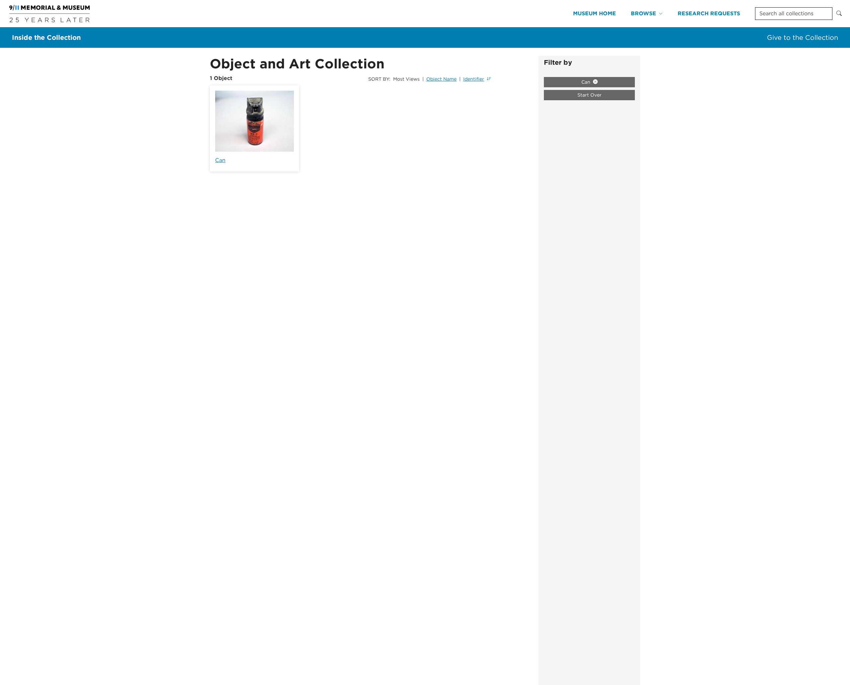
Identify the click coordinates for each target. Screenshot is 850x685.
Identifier (473, 79)
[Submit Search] (839, 13)
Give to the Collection (802, 37)
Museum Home (594, 13)
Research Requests (709, 13)
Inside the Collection (46, 37)
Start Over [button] (589, 95)
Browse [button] (643, 13)
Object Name (441, 79)
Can (220, 160)
